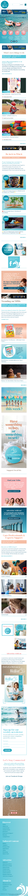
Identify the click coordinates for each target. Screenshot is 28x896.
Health (15, 541)
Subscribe (7, 750)
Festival (14, 57)
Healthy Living (21, 304)
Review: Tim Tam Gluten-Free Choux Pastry (12, 380)
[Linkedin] (16, 41)
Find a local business (4, 37)
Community (12, 304)
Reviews (4, 306)
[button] (25, 5)
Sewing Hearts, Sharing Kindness (10, 137)
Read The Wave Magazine (23, 38)
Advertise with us (14, 653)
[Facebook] (12, 41)
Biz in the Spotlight (14, 306)
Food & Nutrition (7, 541)
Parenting (5, 304)
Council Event (7, 57)
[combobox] (16, 4)
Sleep (13, 542)
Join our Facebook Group (10, 38)
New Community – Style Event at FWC (11, 94)
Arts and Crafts (16, 55)
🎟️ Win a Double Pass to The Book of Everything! (11, 212)
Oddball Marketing (15, 894)
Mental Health (6, 542)
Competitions (6, 157)
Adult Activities (7, 55)
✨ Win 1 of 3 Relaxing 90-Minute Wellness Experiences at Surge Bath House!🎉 (12, 232)
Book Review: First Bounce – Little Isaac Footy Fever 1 (13, 340)
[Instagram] (14, 41)
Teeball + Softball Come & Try (9, 115)
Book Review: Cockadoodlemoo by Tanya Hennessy (11, 361)
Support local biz (14, 470)
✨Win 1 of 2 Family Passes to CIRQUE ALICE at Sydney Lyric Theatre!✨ (13, 191)
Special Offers (16, 157)
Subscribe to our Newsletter (17, 38)
